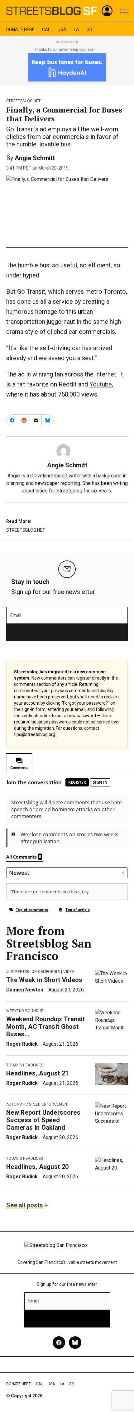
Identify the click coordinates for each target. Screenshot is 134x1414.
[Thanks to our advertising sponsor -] (67, 67)
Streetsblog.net (23, 101)
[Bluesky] (75, 1342)
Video (69, 972)
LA (76, 29)
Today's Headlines (24, 1065)
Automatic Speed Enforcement (37, 1104)
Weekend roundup (24, 1011)
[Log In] (107, 11)
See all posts (24, 1205)
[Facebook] (59, 1342)
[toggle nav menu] (124, 11)
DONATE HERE (20, 29)
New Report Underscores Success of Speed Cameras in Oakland (43, 1120)
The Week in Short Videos (44, 980)
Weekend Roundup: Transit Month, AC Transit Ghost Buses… (45, 1026)
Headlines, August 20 (37, 1166)
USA (62, 29)
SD (89, 29)
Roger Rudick (22, 1044)
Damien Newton (24, 990)
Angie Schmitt (35, 158)
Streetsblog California (35, 972)
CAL (46, 29)
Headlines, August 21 (37, 1073)
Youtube (100, 384)
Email (15, 615)
